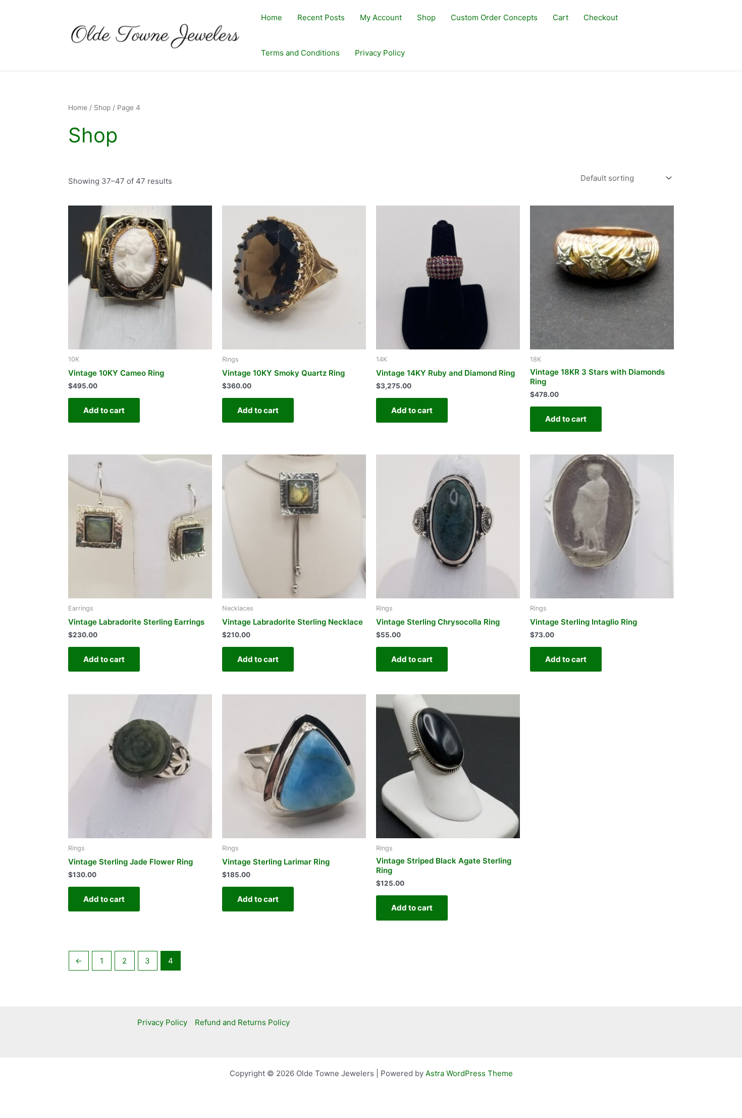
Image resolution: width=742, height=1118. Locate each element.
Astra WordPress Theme (469, 1073)
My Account (381, 17)
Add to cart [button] (104, 410)
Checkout (601, 17)
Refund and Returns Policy (242, 1022)
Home (271, 17)
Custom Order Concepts (494, 17)
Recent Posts (321, 17)
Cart (560, 17)
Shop (426, 17)
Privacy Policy (380, 53)
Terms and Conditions (300, 53)
